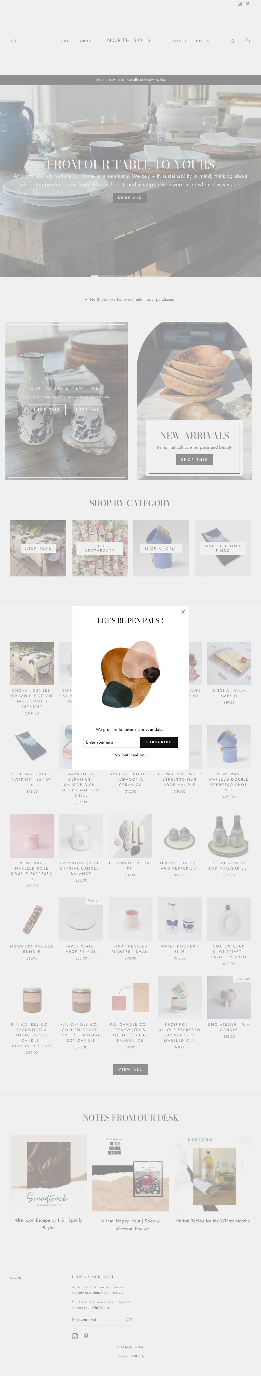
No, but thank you (130, 755)
